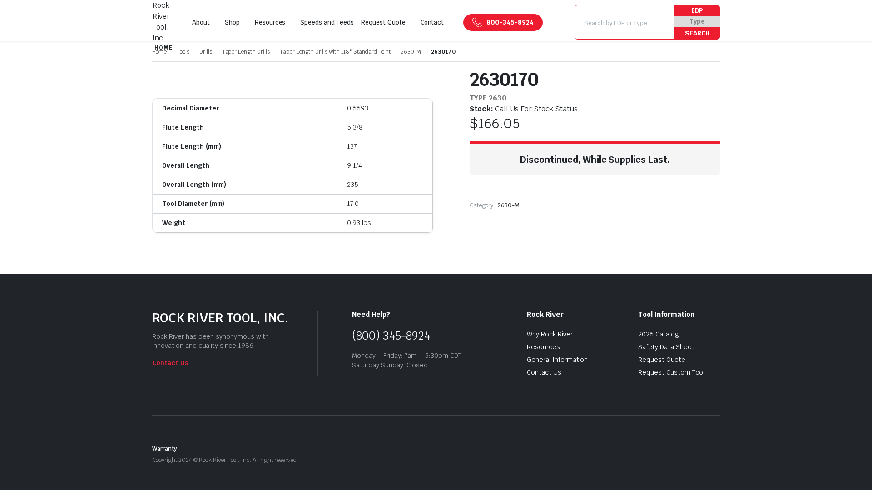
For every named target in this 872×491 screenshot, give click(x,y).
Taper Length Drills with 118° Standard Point (335, 51)
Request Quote (383, 22)
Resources (270, 22)
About (201, 22)
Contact (432, 22)
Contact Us (170, 363)
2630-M (411, 51)
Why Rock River (550, 334)
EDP (697, 10)
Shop (232, 22)
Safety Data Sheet (666, 347)
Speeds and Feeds (327, 22)
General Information (557, 360)
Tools (183, 51)
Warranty (164, 448)
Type (697, 21)
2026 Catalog (658, 334)
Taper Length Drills (246, 51)
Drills (205, 51)
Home (159, 51)
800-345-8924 (510, 22)
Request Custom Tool (671, 372)
